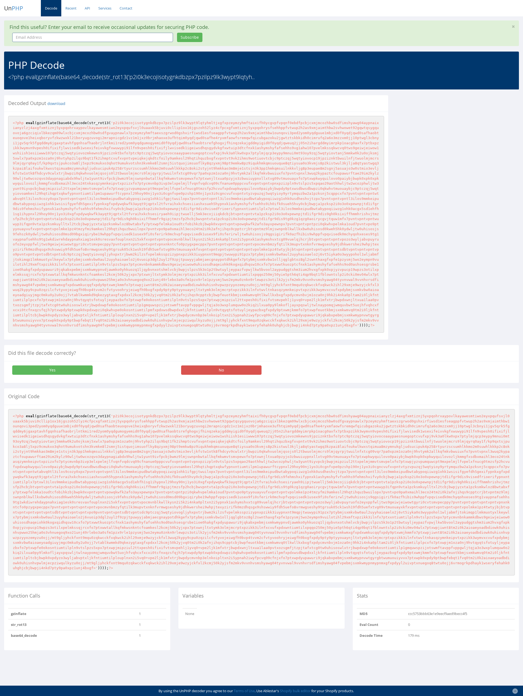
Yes (52, 370)
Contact (126, 8)
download (56, 103)
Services (104, 8)
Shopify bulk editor (295, 690)
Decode (51, 8)
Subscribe (190, 37)
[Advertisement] (442, 133)
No (221, 370)
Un (13, 8)
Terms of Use (244, 690)
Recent (71, 8)
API (87, 8)
